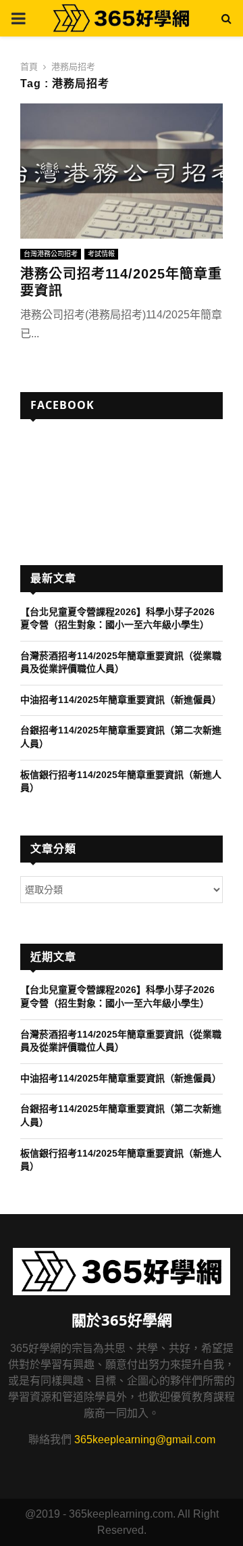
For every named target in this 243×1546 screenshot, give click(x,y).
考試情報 (101, 254)
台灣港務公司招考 (51, 254)
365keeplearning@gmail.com (144, 1439)
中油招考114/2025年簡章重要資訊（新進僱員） (120, 699)
